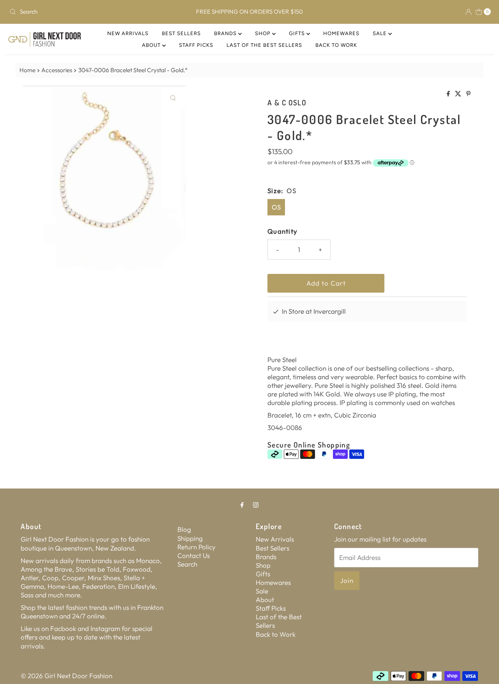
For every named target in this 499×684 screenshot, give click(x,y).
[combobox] (85, 12)
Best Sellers (181, 33)
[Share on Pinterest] (468, 94)
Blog (184, 529)
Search (187, 564)
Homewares (341, 33)
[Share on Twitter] (458, 94)
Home (27, 70)
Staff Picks (196, 45)
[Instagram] (255, 504)
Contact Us (193, 555)
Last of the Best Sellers (264, 45)
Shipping (190, 538)
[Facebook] (242, 504)
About (152, 45)
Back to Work (336, 45)
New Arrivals (128, 33)
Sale (380, 33)
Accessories (56, 70)
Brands (226, 33)
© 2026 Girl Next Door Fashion (66, 676)
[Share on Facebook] (449, 94)
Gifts (297, 33)
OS (276, 207)
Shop (263, 33)
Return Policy (196, 547)
